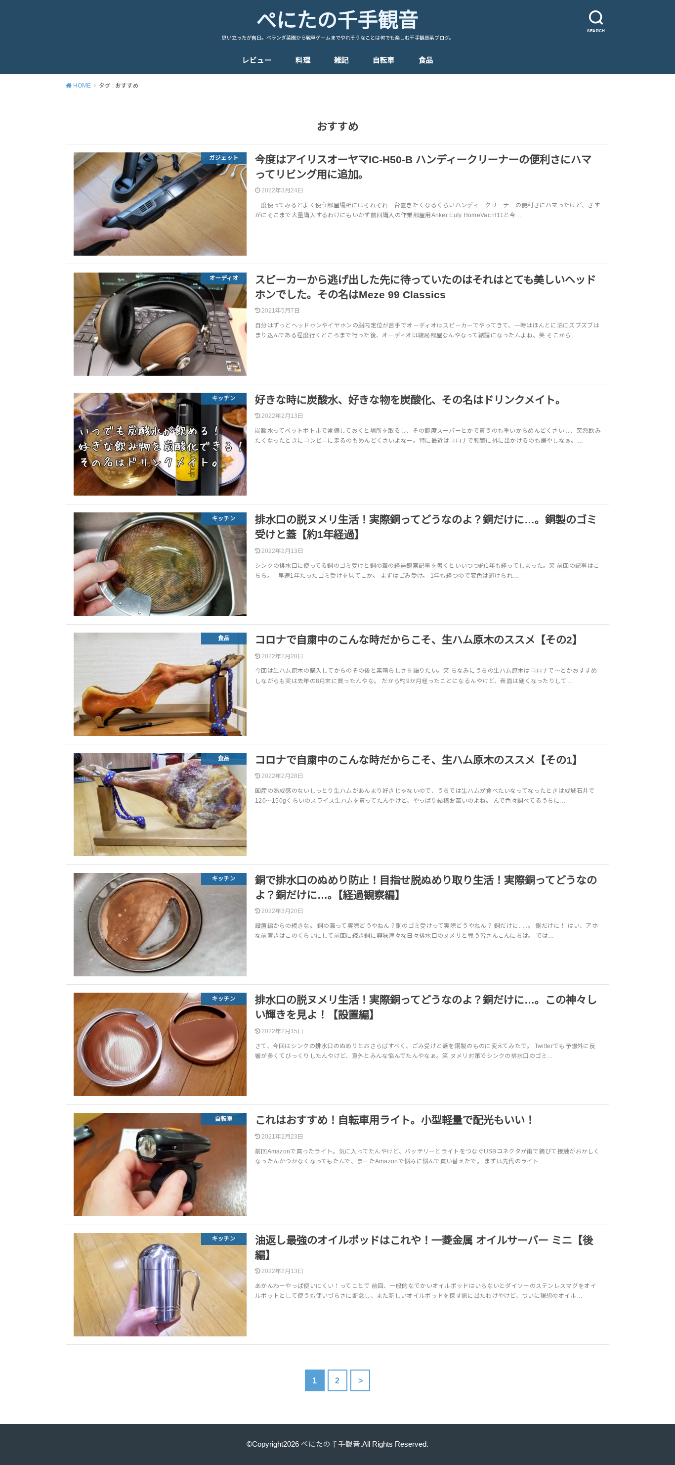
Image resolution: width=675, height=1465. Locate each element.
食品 (426, 60)
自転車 (384, 60)
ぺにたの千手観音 (337, 20)
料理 (302, 60)
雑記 (341, 60)
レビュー (257, 60)
